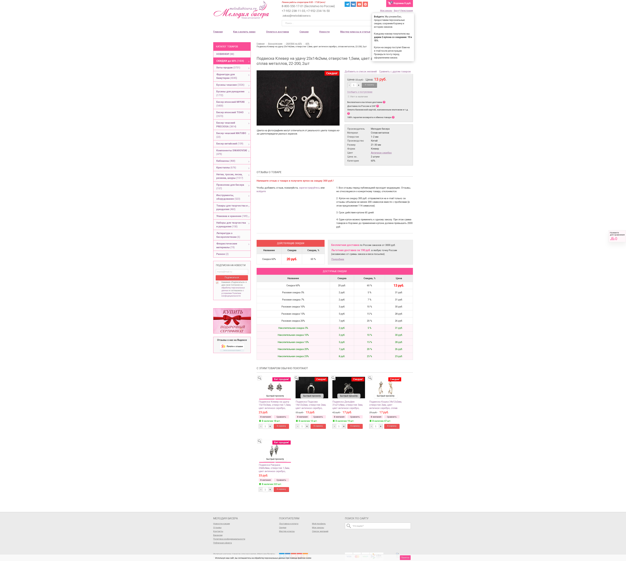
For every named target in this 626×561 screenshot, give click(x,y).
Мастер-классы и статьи (355, 31)
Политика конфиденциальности (229, 539)
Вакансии (218, 535)
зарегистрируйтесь (309, 187)
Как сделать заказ (244, 31)
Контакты (218, 531)
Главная (218, 31)
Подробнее (337, 259)
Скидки (304, 31)
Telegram (347, 4)
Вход (396, 10)
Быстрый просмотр (275, 396)
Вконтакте (353, 4)
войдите (261, 191)
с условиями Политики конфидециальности (232, 293)
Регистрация (407, 10)
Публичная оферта (222, 543)
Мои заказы (386, 10)
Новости (324, 31)
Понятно (405, 557)
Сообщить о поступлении (359, 92)
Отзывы (217, 527)
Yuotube (359, 4)
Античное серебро (381, 152)
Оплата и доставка (277, 31)
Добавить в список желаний (361, 71)
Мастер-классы (287, 531)
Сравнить (617, 236)
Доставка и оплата (288, 523)
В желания (265, 417)
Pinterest (365, 4)
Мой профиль (319, 523)
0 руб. (402, 3)
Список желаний (320, 531)
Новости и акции (221, 523)
